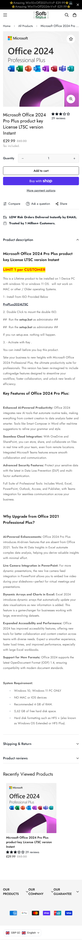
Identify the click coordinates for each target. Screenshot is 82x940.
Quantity (8, 158)
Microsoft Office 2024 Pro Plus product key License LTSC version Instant (29, 842)
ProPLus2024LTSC (15, 304)
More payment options (41, 190)
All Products (25, 26)
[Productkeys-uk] (41, 15)
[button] (60, 114)
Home (6, 26)
